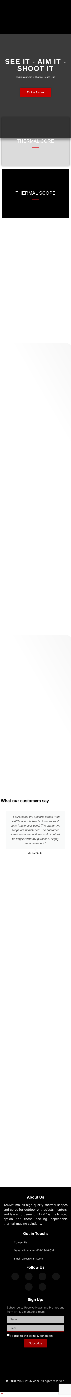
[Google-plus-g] (42, 1276)
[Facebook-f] (15, 1276)
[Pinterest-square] (42, 1287)
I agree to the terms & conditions (31, 1335)
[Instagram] (29, 1287)
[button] (53, 28)
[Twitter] (29, 1276)
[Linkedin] (56, 1276)
